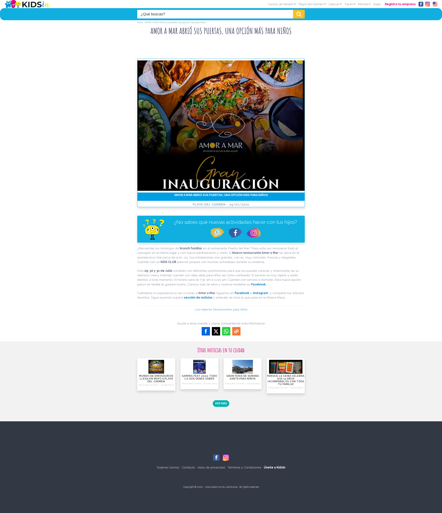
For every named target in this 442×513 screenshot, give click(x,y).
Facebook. (258, 284)
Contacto (188, 467)
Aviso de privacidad (211, 467)
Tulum (348, 4)
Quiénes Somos (168, 467)
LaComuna (231, 487)
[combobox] (215, 14)
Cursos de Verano (280, 4)
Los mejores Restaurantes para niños (221, 309)
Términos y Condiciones (244, 467)
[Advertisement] (221, 48)
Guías (377, 4)
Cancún (334, 4)
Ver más (221, 403)
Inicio (140, 22)
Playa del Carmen (311, 4)
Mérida (363, 4)
